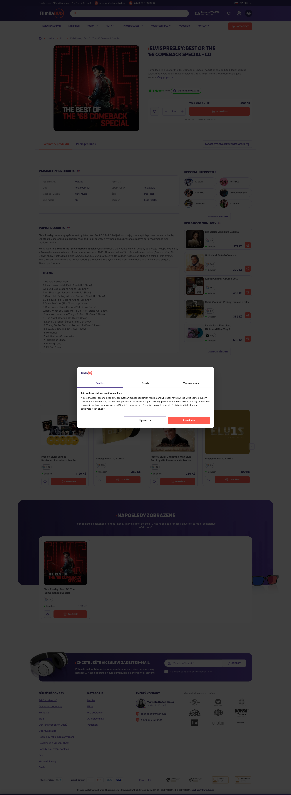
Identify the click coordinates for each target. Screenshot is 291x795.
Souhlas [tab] (100, 383)
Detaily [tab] (145, 383)
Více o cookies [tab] (191, 383)
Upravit (143, 420)
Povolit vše (189, 420)
